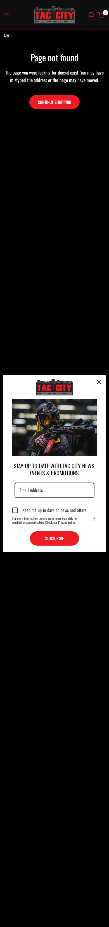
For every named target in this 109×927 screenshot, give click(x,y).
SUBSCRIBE (54, 538)
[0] (100, 14)
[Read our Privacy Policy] (93, 519)
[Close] (99, 382)
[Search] (91, 14)
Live (7, 35)
